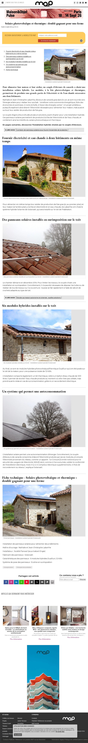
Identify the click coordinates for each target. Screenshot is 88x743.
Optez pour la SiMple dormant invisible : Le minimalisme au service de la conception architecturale (16, 630)
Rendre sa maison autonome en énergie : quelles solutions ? (39, 298)
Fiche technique (12, 70)
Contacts (34, 718)
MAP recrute (35, 723)
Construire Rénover (8, 734)
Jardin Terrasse (22, 721)
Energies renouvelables (24, 567)
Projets (4, 721)
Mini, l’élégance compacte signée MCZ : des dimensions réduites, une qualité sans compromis (44, 629)
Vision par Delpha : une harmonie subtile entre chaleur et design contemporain (73, 629)
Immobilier (20, 723)
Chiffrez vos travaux (8, 718)
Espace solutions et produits (8, 730)
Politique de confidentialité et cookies (76, 739)
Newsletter (42, 739)
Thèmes (4, 726)
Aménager (5, 736)
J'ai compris (17, 734)
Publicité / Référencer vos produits (42, 721)
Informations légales (58, 739)
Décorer (19, 718)
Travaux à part (6, 723)
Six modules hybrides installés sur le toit (20, 62)
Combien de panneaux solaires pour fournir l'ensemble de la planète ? (42, 130)
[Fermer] (81, 40)
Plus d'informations (16, 639)
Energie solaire (8, 567)
